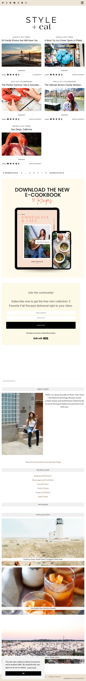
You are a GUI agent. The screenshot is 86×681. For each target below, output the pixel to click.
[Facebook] (22, 3)
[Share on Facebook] (10, 75)
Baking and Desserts (43, 476)
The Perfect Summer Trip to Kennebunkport (23, 85)
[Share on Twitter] (13, 75)
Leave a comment (78, 75)
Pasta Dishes (43, 488)
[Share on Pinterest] (16, 75)
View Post (21, 70)
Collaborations (26, 81)
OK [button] (23, 673)
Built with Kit (40, 338)
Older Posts (56, 173)
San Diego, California (21, 129)
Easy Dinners (43, 484)
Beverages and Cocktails (43, 480)
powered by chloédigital (74, 678)
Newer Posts (11, 173)
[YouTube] (14, 3)
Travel (27, 37)
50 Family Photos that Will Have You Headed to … (27, 40)
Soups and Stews (43, 492)
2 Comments (37, 75)
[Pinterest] (10, 3)
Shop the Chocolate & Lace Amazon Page (43, 462)
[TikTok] (18, 3)
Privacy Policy (55, 676)
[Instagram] (6, 3)
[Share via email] (7, 75)
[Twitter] (3, 3)
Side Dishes (43, 496)
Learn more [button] (31, 668)
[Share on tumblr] (19, 75)
